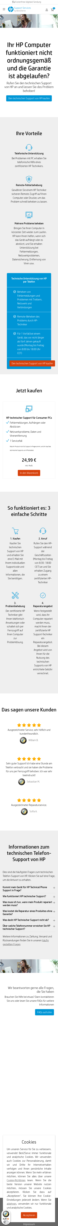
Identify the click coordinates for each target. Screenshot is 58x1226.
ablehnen (11, 1203)
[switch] (6, 1222)
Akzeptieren (29, 1215)
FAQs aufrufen (44, 1012)
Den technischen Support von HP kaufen (29, 98)
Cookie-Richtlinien (16, 1180)
